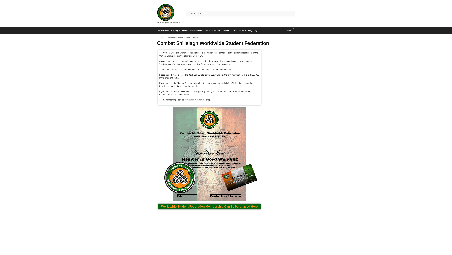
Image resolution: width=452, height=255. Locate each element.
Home (159, 37)
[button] (290, 30)
